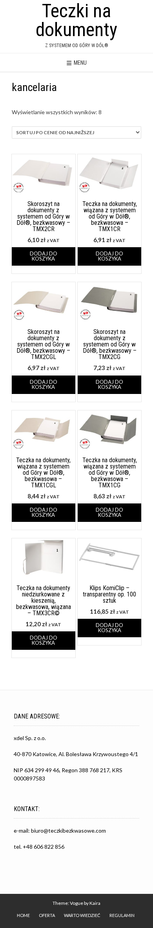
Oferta (47, 915)
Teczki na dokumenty (76, 20)
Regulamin (122, 915)
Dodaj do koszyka (43, 256)
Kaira (94, 903)
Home (23, 915)
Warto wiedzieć (82, 915)
